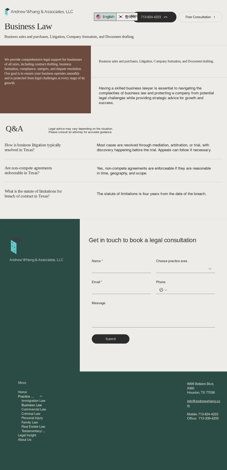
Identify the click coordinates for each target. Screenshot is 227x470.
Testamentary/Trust (34, 431)
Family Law (30, 422)
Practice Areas (27, 396)
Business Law (32, 405)
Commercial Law (34, 409)
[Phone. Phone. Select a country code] (163, 290)
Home (22, 392)
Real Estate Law (33, 426)
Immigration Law (33, 400)
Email (97, 282)
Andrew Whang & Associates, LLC (42, 11)
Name (97, 261)
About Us (24, 439)
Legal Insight (27, 435)
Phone (160, 282)
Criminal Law (31, 414)
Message (98, 303)
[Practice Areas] (41, 396)
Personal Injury (32, 418)
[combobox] (185, 269)
